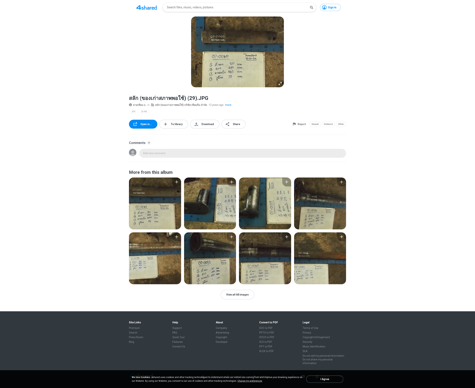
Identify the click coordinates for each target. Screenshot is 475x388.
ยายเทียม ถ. (139, 104)
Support (177, 327)
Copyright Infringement (316, 337)
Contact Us (178, 346)
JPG (133, 111)
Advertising (222, 332)
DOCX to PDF (266, 337)
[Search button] (311, 7)
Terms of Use (310, 327)
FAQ (174, 332)
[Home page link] (146, 7)
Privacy (307, 332)
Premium (134, 327)
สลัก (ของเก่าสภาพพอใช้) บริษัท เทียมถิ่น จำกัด (181, 104)
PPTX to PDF (266, 332)
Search (133, 332)
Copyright (221, 337)
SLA (305, 351)
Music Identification (314, 346)
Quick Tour (178, 337)
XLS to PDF (265, 341)
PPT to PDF (265, 346)
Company (221, 327)
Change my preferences (250, 381)
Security (307, 341)
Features (177, 341)
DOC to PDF (266, 327)
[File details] (155, 203)
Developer (222, 341)
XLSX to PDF (266, 351)
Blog (131, 341)
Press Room (136, 337)
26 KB (144, 111)
